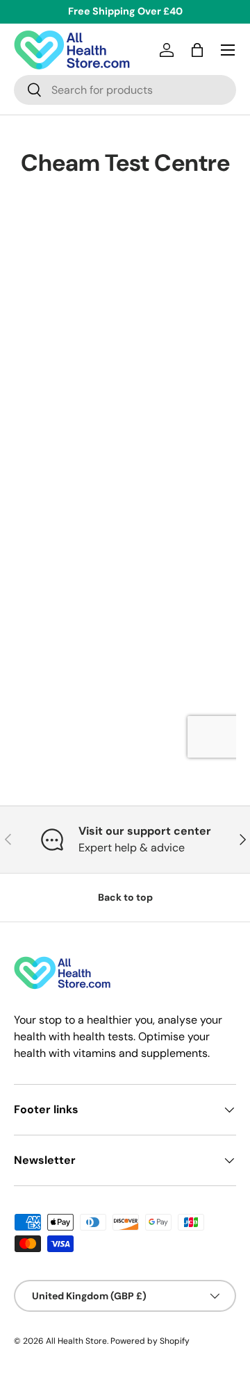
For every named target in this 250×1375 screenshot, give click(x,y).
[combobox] (125, 90)
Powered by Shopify (150, 1341)
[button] (197, 50)
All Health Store (76, 1341)
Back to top (125, 897)
